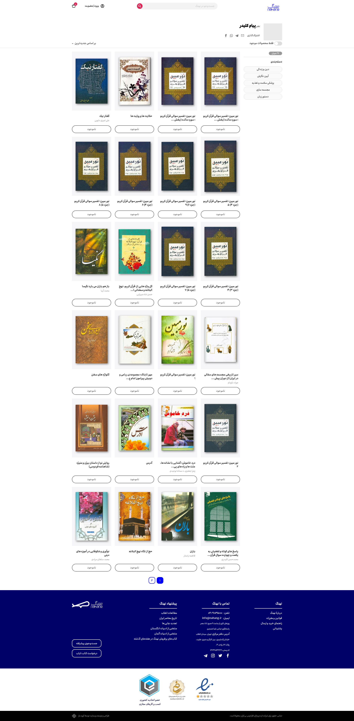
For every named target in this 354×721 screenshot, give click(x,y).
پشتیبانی (277, 628)
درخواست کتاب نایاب (86, 653)
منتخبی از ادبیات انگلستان (163, 628)
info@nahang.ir (212, 618)
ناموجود (220, 129)
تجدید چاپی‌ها (169, 623)
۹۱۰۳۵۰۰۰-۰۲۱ (215, 613)
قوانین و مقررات (274, 618)
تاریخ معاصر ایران (168, 618)
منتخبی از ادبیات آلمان (165, 634)
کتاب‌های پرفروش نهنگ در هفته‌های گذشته (155, 639)
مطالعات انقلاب (169, 613)
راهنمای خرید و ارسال (271, 623)
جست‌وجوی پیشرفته (86, 643)
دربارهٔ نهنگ (276, 613)
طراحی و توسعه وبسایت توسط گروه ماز (93, 716)
